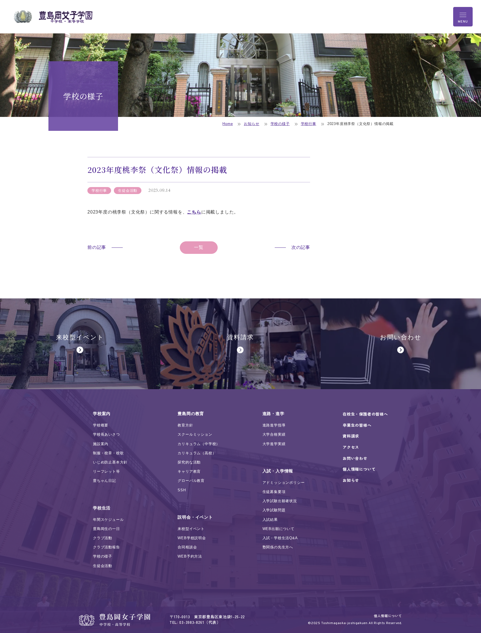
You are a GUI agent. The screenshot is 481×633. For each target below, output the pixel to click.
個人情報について (388, 615)
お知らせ (251, 124)
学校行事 (308, 124)
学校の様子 (280, 124)
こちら (194, 212)
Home (227, 124)
